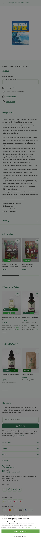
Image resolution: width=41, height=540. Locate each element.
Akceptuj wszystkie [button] (20, 531)
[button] (20, 536)
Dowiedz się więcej (30, 527)
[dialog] (20, 528)
